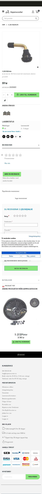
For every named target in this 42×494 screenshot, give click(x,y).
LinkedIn (12, 136)
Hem (3, 24)
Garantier (5, 393)
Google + (16, 136)
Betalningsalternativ (9, 399)
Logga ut (5, 419)
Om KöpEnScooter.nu (9, 410)
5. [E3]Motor (21, 334)
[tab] (21, 145)
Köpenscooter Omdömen (10, 407)
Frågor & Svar (6, 401)
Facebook (4, 136)
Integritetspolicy (7, 390)
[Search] (36, 18)
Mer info (7, 163)
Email (20, 136)
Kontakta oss (6, 404)
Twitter (8, 136)
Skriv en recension (12, 174)
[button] (38, 67)
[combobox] (18, 18)
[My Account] (33, 11)
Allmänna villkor (7, 387)
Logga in (5, 416)
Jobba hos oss (6, 413)
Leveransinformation (9, 396)
